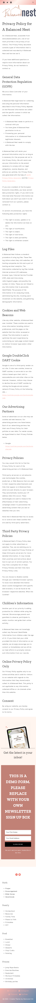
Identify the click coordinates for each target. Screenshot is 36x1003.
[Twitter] (7, 2)
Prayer (7, 888)
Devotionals (9, 897)
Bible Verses (10, 894)
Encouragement (11, 891)
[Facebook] (3, 2)
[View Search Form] (33, 2)
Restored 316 (28, 999)
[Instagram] (10, 2)
